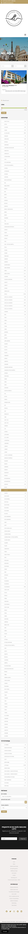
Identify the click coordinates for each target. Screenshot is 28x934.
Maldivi (15, 463)
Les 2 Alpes (15, 437)
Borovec (15, 206)
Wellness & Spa (14, 870)
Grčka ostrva (15, 273)
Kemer (15, 378)
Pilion (15, 577)
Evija (15, 241)
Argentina (15, 150)
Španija (15, 671)
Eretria (15, 238)
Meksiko (15, 475)
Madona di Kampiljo (15, 457)
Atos (15, 159)
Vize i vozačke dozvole (14, 896)
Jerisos (15, 337)
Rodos (15, 610)
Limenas (15, 446)
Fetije (15, 247)
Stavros (15, 683)
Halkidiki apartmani (15, 279)
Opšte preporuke (14, 889)
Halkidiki (15, 276)
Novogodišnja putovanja (15, 776)
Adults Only (15, 121)
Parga (15, 551)
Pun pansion (15, 604)
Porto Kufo (15, 589)
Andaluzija (15, 138)
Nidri (15, 522)
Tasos (15, 695)
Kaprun (15, 358)
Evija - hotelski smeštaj (15, 244)
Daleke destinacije (15, 747)
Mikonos (15, 484)
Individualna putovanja (15, 756)
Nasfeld (15, 493)
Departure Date (5, 799)
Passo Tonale (15, 554)
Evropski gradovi (15, 750)
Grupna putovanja (15, 753)
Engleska (15, 235)
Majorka (15, 460)
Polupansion (15, 586)
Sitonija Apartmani (15, 642)
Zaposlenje (14, 905)
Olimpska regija (15, 534)
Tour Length (5, 805)
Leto (14, 861)
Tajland (15, 692)
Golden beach (15, 264)
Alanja (15, 130)
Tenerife (15, 697)
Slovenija (15, 659)
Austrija (15, 168)
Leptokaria (15, 434)
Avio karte (14, 873)
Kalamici (15, 343)
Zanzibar (15, 733)
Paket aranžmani (15, 779)
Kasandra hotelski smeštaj (15, 370)
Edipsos (15, 229)
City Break (15, 744)
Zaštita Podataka (14, 900)
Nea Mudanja (15, 498)
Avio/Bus (15, 174)
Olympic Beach (15, 539)
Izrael (15, 329)
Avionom (15, 176)
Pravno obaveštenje (14, 898)
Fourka (15, 250)
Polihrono (15, 580)
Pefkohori (15, 560)
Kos (15, 393)
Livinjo (15, 452)
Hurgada (15, 311)
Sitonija (15, 639)
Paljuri (15, 545)
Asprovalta (15, 153)
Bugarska (15, 217)
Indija (15, 320)
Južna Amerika (15, 340)
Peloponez (15, 566)
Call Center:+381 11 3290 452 (9, 1)
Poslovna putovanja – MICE (14, 879)
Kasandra (15, 364)
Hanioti (15, 282)
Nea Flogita (15, 496)
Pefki (15, 557)
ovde (8, 928)
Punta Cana (15, 607)
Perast (15, 569)
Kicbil (15, 381)
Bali (15, 182)
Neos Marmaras (15, 516)
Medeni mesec (15, 768)
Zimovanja (15, 785)
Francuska (15, 256)
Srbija (15, 674)
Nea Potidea (15, 504)
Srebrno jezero (15, 677)
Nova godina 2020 (15, 528)
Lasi (15, 428)
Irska (15, 323)
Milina (15, 487)
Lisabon (15, 449)
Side (15, 636)
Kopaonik (15, 387)
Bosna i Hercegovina (15, 209)
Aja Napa (15, 127)
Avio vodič (14, 894)
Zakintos (15, 730)
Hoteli (15, 294)
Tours (7, 56)
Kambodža (15, 355)
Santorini (15, 618)
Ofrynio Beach (15, 531)
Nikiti (15, 525)
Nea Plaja (15, 501)
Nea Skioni (15, 507)
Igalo (15, 317)
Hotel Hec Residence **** (9, 85)
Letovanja (15, 765)
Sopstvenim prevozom (15, 668)
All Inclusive (15, 133)
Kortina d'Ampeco (15, 390)
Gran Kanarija (15, 267)
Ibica (15, 314)
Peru (15, 572)
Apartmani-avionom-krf (15, 147)
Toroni (15, 703)
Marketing (14, 903)
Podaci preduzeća (14, 887)
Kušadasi (15, 425)
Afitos (15, 124)
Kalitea (15, 346)
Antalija (15, 141)
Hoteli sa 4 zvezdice (15, 302)
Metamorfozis (15, 481)
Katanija (15, 373)
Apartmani (15, 144)
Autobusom (15, 171)
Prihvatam (5, 931)
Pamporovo (15, 548)
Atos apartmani (15, 162)
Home (2, 56)
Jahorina (15, 332)
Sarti (15, 627)
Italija (15, 326)
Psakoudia (15, 601)
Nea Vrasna (15, 510)
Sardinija (15, 621)
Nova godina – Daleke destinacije (15, 771)
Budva (15, 215)
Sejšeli (15, 630)
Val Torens (15, 715)
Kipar (15, 384)
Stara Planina (15, 680)
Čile (15, 220)
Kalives (15, 352)
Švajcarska (15, 686)
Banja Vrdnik (15, 185)
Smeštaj (15, 662)
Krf (15, 405)
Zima (14, 864)
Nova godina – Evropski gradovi (15, 774)
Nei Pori (15, 513)
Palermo (15, 542)
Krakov (15, 399)
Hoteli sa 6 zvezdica (15, 308)
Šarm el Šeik (15, 624)
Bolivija (15, 203)
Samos (15, 616)
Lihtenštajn (15, 440)
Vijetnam (15, 721)
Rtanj (15, 613)
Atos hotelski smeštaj (15, 165)
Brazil (15, 212)
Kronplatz (15, 414)
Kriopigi (15, 408)
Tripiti (15, 709)
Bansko (15, 188)
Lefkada (15, 431)
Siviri (15, 648)
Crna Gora (15, 223)
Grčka (15, 270)
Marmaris (15, 466)
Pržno (15, 598)
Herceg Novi (15, 291)
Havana (15, 288)
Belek (15, 197)
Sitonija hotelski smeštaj (15, 645)
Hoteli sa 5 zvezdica (15, 305)
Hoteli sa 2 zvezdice (15, 296)
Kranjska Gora (15, 402)
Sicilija (15, 633)
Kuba (15, 417)
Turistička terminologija (14, 891)
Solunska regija (15, 665)
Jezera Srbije (15, 762)
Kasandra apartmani (15, 367)
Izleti (15, 759)
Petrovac (15, 575)
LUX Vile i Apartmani (15, 455)
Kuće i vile (15, 419)
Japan (15, 335)
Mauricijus (15, 472)
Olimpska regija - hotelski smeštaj (15, 537)
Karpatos (15, 361)
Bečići (15, 194)
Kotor (15, 396)
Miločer (15, 490)
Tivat (15, 700)
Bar (15, 191)
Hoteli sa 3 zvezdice (15, 299)
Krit (15, 411)
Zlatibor (15, 736)
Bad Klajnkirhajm (15, 179)
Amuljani (15, 136)
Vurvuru (15, 724)
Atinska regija (15, 156)
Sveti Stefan (15, 689)
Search (4, 811)
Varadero (15, 718)
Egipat (15, 232)
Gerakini (15, 258)
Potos (15, 592)
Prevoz (15, 595)
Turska (15, 712)
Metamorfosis (15, 478)
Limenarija (15, 443)
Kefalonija (15, 376)
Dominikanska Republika (15, 226)
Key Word (4, 794)
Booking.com (14, 877)
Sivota (15, 651)
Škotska (15, 657)
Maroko (15, 469)
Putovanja (15, 782)
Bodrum (15, 200)
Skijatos (15, 654)
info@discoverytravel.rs (8, 2)
